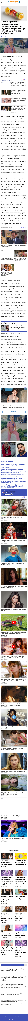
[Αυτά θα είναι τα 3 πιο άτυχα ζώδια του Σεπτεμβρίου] (21, 892)
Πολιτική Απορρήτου (13, 1016)
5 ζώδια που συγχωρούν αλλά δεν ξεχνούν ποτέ (6, 933)
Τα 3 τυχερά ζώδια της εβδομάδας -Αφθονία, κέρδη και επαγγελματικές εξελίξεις (7, 881)
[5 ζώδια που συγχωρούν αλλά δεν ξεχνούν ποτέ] (7, 928)
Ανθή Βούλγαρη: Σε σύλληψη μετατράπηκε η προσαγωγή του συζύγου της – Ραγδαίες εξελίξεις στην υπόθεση (13, 486)
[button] (14, 13)
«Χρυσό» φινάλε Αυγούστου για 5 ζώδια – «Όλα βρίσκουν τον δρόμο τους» (20, 950)
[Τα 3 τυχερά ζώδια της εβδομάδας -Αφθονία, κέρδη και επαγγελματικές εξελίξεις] (7, 873)
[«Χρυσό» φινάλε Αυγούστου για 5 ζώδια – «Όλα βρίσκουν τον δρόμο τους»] (21, 943)
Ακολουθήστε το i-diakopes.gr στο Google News (10, 493)
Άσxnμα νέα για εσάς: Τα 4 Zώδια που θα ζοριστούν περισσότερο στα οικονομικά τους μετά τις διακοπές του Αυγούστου (13, 471)
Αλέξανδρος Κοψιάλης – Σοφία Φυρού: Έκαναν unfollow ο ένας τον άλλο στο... (6, 916)
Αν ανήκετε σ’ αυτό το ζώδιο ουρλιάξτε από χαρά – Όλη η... (20, 933)
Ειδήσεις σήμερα (7, 461)
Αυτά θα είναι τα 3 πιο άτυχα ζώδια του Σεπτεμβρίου (20, 898)
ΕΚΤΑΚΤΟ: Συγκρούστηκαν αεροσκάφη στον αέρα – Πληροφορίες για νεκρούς (12, 475)
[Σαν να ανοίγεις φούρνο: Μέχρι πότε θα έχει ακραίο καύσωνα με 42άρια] (5, 328)
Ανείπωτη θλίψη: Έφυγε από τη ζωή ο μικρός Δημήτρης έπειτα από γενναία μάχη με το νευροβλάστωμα (13, 466)
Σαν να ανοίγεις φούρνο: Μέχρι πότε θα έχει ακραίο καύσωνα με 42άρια (17, 327)
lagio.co (24, 1019)
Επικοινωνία (20, 1016)
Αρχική (6, 1016)
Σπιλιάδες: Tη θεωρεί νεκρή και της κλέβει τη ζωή (6, 862)
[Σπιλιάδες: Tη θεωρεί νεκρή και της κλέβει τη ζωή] (7, 856)
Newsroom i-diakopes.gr (8, 56)
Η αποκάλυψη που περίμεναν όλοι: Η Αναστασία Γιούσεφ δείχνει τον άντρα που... (20, 881)
